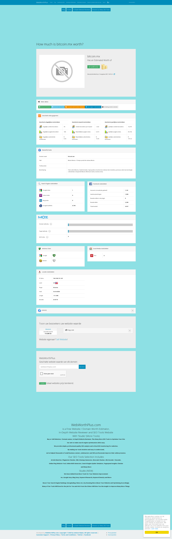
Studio (69, 10)
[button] (108, 2)
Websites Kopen (81, 2)
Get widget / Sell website (94, 107)
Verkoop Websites (71, 2)
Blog (63, 10)
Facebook (87, 535)
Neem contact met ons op (94, 2)
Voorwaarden (112, 535)
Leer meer (154, 528)
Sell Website (61, 339)
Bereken (82, 367)
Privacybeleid (112, 533)
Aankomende (61, 2)
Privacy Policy (55, 535)
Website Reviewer (45, 107)
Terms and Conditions (68, 535)
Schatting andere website (110, 107)
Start (51, 2)
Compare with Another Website (75, 107)
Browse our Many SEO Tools (101, 10)
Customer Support (42, 535)
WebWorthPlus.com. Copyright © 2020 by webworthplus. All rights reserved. (71, 533)
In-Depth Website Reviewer (81, 10)
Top (55, 2)
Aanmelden (132, 2)
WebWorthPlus (42, 2)
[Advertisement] (86, 26)
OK (157, 532)
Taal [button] (104, 2)
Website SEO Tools (58, 107)
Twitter (80, 535)
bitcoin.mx (48, 329)
